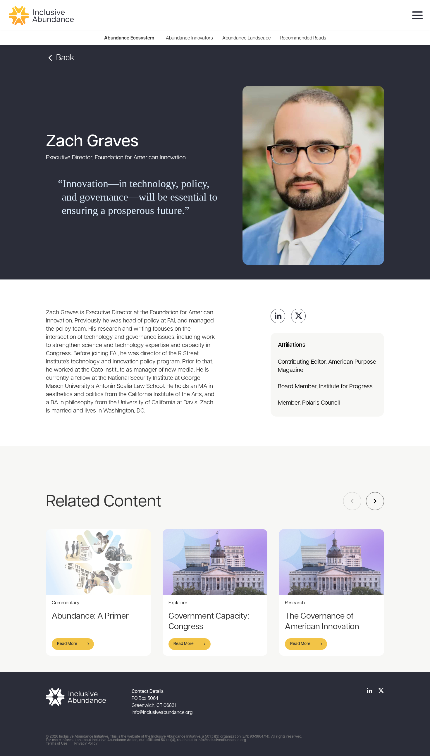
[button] (73, 644)
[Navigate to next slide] (375, 501)
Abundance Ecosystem (129, 38)
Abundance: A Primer (90, 616)
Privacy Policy (86, 743)
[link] (278, 316)
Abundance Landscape (246, 38)
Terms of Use (56, 743)
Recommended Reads (303, 38)
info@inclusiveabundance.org (162, 712)
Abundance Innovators (189, 38)
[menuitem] (189, 38)
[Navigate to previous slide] (352, 501)
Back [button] (64, 58)
